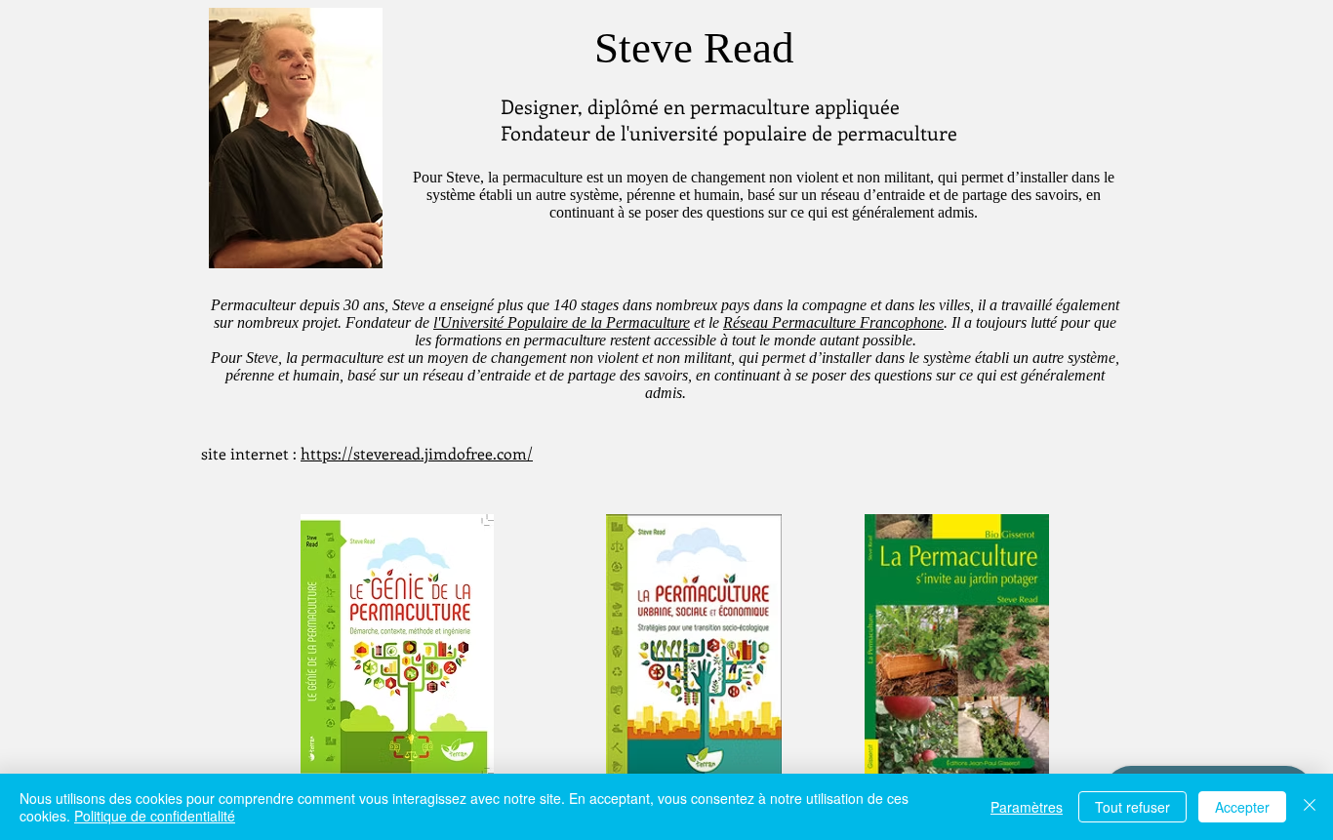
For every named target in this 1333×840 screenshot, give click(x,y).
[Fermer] (1309, 806)
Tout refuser (1132, 807)
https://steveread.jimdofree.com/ (417, 453)
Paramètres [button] (1026, 807)
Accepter (1242, 807)
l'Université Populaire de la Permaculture (561, 322)
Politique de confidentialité (154, 815)
